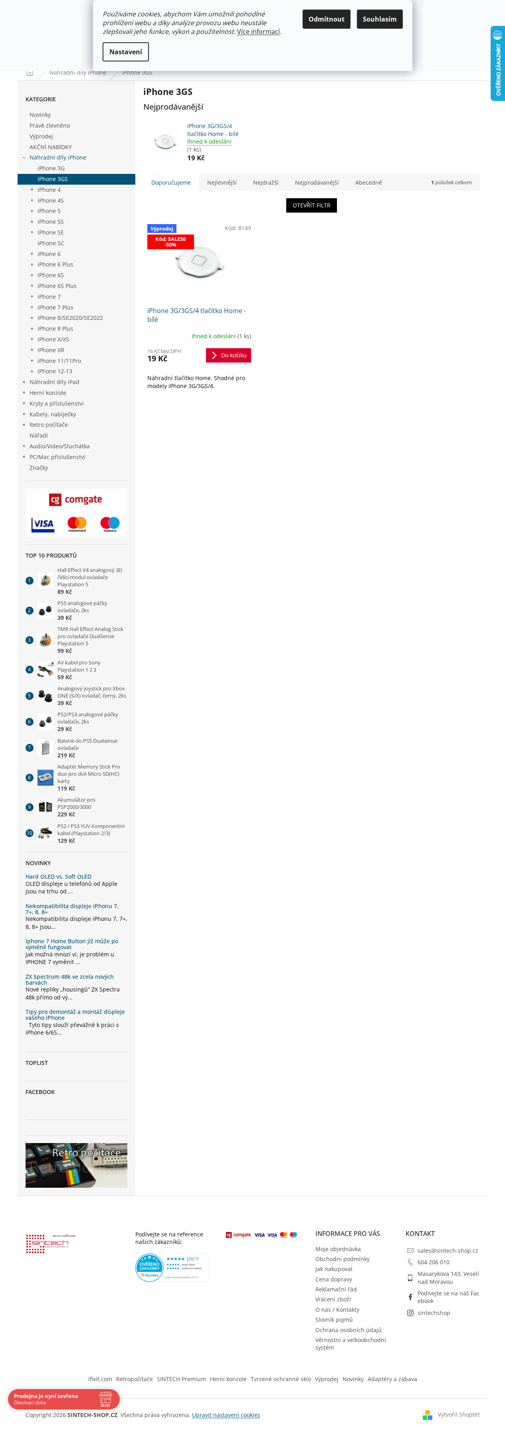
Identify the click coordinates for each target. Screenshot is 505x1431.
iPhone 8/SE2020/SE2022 (70, 317)
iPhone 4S (51, 200)
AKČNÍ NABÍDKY (51, 147)
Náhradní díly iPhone (58, 157)
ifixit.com (100, 1379)
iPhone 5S (51, 221)
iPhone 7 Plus (55, 307)
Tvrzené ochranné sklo (281, 1379)
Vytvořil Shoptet (459, 1414)
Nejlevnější (222, 182)
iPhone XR (51, 350)
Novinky (40, 114)
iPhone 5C (51, 243)
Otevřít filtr (312, 205)
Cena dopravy (333, 1279)
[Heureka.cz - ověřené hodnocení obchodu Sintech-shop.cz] (172, 1268)
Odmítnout (327, 19)
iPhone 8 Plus (55, 328)
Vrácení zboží (333, 1299)
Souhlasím (380, 19)
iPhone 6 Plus (55, 264)
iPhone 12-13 (55, 371)
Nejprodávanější (317, 182)
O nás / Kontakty (337, 1309)
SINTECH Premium (181, 1379)
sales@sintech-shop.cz (448, 1250)
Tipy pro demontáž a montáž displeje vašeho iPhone (75, 1015)
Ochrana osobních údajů (348, 1330)
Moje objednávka (338, 1249)
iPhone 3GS (53, 179)
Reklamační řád (336, 1289)
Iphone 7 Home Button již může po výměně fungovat (72, 944)
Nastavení (125, 51)
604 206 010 (434, 1262)
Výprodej (41, 136)
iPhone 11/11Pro (59, 361)
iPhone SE (51, 232)
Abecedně (368, 182)
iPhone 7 (49, 296)
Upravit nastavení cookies (226, 1415)
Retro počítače (49, 424)
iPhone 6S (51, 275)
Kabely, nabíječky (53, 414)
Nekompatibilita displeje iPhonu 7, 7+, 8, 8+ (72, 909)
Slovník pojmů (334, 1319)
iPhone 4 (49, 189)
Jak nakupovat (334, 1269)
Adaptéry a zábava (392, 1379)
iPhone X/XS (53, 339)
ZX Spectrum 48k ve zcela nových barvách (70, 980)
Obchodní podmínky (342, 1259)
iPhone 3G (51, 168)
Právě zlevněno (50, 125)
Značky (39, 467)
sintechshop (434, 1313)
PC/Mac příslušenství (57, 457)
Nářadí (39, 435)
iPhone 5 (49, 211)
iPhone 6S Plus (57, 286)
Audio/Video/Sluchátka (60, 446)
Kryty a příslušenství (57, 403)
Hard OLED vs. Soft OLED (58, 876)
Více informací (258, 31)
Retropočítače (134, 1379)
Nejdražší (266, 182)
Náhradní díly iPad (54, 382)
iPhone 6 (49, 254)
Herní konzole (48, 392)
